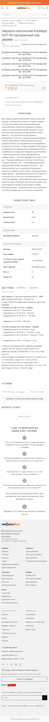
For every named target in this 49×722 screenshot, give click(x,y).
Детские (5, 582)
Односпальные (32, 551)
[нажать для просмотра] (24, 53)
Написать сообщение (25, 679)
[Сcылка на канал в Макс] (11, 664)
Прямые (5, 551)
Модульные (6, 596)
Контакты (29, 626)
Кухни (4, 590)
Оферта (5, 637)
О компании (30, 614)
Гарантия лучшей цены (35, 622)
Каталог (5, 614)
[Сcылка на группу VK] (3, 664)
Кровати (29, 548)
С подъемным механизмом (36, 561)
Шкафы (29, 572)
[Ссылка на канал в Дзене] (16, 664)
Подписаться (44, 697)
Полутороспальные (34, 554)
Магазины (30, 618)
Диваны (5, 548)
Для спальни (31, 585)
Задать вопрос (24, 416)
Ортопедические (9, 567)
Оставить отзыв (37, 392)
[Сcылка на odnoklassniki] (7, 664)
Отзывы (5, 641)
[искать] (45, 14)
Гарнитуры (6, 593)
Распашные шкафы (33, 578)
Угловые (5, 554)
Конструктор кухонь (10, 602)
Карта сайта (31, 629)
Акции (4, 618)
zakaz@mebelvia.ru (9, 655)
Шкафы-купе (31, 575)
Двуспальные (31, 558)
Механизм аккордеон (10, 564)
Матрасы (6, 572)
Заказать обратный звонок (12, 651)
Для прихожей (31, 582)
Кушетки (5, 558)
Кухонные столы (8, 599)
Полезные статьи (9, 633)
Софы (4, 561)
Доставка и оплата (9, 622)
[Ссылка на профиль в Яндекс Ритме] (20, 664)
